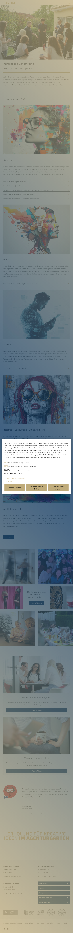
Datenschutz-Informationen (15, 478)
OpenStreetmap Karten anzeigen (19, 470)
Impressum (9, 481)
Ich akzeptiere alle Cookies (36, 487)
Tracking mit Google (15, 473)
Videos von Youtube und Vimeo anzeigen (22, 466)
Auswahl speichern (14, 487)
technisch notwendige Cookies (18, 462)
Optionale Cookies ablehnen (58, 487)
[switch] (6, 466)
